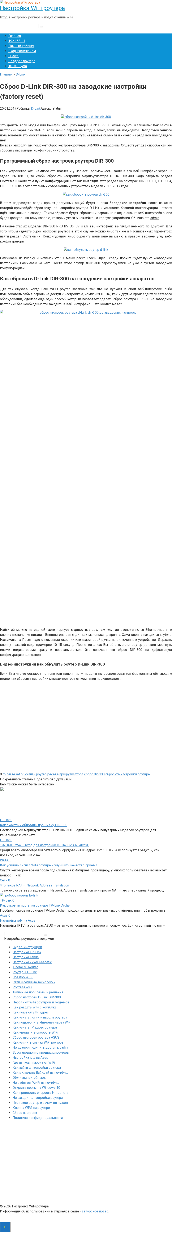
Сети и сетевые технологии (34, 982)
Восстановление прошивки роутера (41, 1052)
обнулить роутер (34, 774)
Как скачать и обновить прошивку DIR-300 (33, 825)
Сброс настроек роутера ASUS (36, 1037)
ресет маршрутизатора (65, 774)
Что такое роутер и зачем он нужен (40, 1103)
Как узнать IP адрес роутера (35, 1027)
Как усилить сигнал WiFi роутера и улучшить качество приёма (48, 865)
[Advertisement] (86, 1163)
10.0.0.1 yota (17, 66)
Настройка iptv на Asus (17, 920)
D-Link (36, 108)
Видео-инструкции (27, 947)
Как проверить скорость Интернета (40, 1093)
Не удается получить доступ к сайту (40, 1047)
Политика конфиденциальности (38, 1118)
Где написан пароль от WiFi (34, 1063)
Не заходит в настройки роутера (38, 1098)
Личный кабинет (21, 46)
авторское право (95, 1211)
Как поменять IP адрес (31, 1012)
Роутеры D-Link (25, 972)
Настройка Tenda (26, 957)
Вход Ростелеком (22, 51)
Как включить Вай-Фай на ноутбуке (41, 1073)
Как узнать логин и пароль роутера (40, 1017)
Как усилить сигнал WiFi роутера (38, 1042)
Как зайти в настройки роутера (37, 1068)
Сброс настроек (25, 1113)
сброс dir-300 (94, 774)
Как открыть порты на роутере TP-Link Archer (35, 905)
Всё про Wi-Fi (23, 977)
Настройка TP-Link (27, 952)
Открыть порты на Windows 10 (36, 1088)
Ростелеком (22, 987)
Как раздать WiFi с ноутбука (34, 1007)
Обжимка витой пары (30, 1078)
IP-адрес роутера (21, 61)
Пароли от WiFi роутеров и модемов (41, 1002)
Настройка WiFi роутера (32, 8)
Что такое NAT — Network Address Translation (34, 885)
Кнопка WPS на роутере (31, 1108)
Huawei (13, 56)
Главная (14, 36)
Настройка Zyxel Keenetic (32, 962)
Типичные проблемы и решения (38, 992)
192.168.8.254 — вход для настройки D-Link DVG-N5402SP (44, 845)
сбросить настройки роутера (128, 774)
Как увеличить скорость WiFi (35, 1032)
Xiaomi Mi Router (25, 967)
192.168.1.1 (16, 41)
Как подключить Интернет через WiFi (42, 1022)
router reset (11, 774)
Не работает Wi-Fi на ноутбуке (36, 1083)
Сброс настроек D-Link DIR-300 (37, 997)
